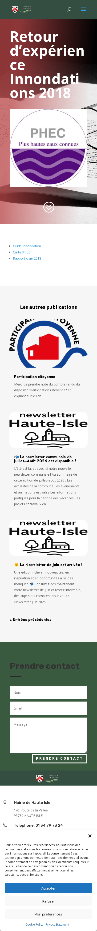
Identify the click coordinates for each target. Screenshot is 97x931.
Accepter (48, 888)
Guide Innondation (27, 246)
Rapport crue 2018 (27, 258)
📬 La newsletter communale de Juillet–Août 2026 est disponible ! (45, 459)
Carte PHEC (22, 252)
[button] (90, 836)
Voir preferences (48, 914)
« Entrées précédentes (30, 619)
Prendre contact (59, 759)
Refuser (48, 901)
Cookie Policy (34, 925)
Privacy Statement (57, 925)
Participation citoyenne (34, 376)
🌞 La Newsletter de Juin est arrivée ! (48, 564)
